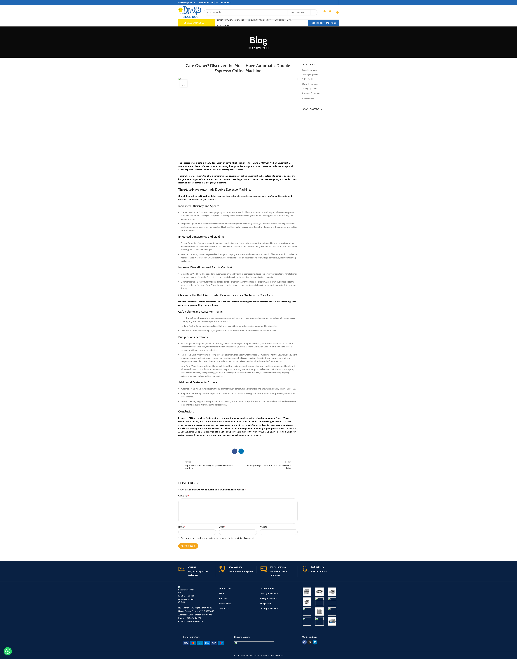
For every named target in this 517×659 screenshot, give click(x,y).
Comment (183, 495)
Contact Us (224, 608)
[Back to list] (238, 465)
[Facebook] (304, 642)
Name (181, 527)
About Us (223, 598)
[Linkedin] (315, 642)
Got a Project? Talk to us (323, 23)
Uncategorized (308, 98)
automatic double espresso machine (248, 196)
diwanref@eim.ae (186, 2)
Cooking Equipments (269, 593)
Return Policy (225, 603)
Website (263, 527)
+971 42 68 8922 (224, 2)
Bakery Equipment (309, 70)
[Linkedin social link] (335, 2)
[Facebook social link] (329, 2)
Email (222, 527)
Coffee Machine (262, 48)
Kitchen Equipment (309, 84)
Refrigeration (266, 603)
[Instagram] (309, 642)
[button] (8, 651)
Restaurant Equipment (311, 93)
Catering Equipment (310, 74)
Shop (221, 593)
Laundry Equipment (310, 88)
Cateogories (267, 588)
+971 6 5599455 (205, 2)
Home (251, 48)
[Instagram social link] (332, 2)
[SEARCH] (313, 12)
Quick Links (225, 588)
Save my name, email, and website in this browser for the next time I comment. (218, 538)
